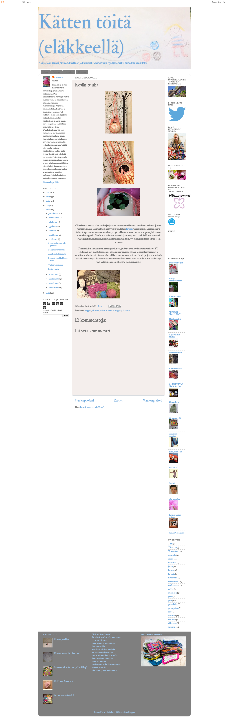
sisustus (95, 310)
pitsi (170, 600)
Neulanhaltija (175, 319)
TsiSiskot (173, 467)
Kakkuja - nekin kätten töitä (57, 259)
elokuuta (53, 230)
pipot (170, 596)
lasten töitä (172, 577)
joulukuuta (54, 213)
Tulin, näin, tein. (175, 451)
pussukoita (172, 604)
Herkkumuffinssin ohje (63, 681)
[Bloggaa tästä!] (112, 306)
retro (170, 611)
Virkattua (56, 72)
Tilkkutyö (172, 547)
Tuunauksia (68, 72)
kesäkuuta (53, 239)
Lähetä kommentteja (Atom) (92, 407)
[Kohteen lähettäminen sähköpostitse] (109, 306)
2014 (48, 201)
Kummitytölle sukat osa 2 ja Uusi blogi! (70, 667)
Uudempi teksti (84, 400)
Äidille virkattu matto (57, 254)
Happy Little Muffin (174, 335)
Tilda (170, 543)
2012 (48, 209)
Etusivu (118, 400)
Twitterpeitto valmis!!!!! (64, 695)
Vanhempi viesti (152, 400)
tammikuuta (54, 287)
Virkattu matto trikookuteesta (66, 653)
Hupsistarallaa (175, 296)
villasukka (172, 623)
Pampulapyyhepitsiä (56, 249)
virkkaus (126, 310)
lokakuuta (53, 222)
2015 (48, 196)
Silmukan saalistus (173, 434)
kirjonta (171, 574)
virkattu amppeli (115, 310)
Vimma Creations (176, 532)
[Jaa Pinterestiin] (119, 306)
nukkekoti (172, 592)
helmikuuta (54, 283)
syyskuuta (53, 226)
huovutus (172, 562)
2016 (48, 192)
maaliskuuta (54, 278)
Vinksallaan (174, 402)
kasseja (171, 570)
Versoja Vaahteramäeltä (175, 279)
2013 (48, 205)
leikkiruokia (173, 581)
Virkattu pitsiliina (55, 265)
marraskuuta (54, 217)
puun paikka (173, 608)
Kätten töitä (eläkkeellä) (84, 34)
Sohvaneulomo (175, 368)
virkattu (103, 310)
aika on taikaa (174, 499)
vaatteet (171, 619)
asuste (170, 558)
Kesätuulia (58, 77)
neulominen (173, 585)
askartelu (172, 555)
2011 (48, 293)
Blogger (131, 712)
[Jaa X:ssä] (114, 306)
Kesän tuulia (53, 269)
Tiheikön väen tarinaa (175, 516)
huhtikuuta (54, 274)
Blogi (45, 72)
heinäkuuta (54, 235)
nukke (170, 589)
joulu (170, 566)
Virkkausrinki (175, 418)
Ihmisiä (172, 483)
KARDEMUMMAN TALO (176, 385)
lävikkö (129, 228)
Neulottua (82, 72)
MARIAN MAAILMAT (175, 313)
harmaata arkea (175, 352)
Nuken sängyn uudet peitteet (57, 244)
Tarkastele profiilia (51, 182)
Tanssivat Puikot (176, 262)
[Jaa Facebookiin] (117, 306)
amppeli (88, 310)
